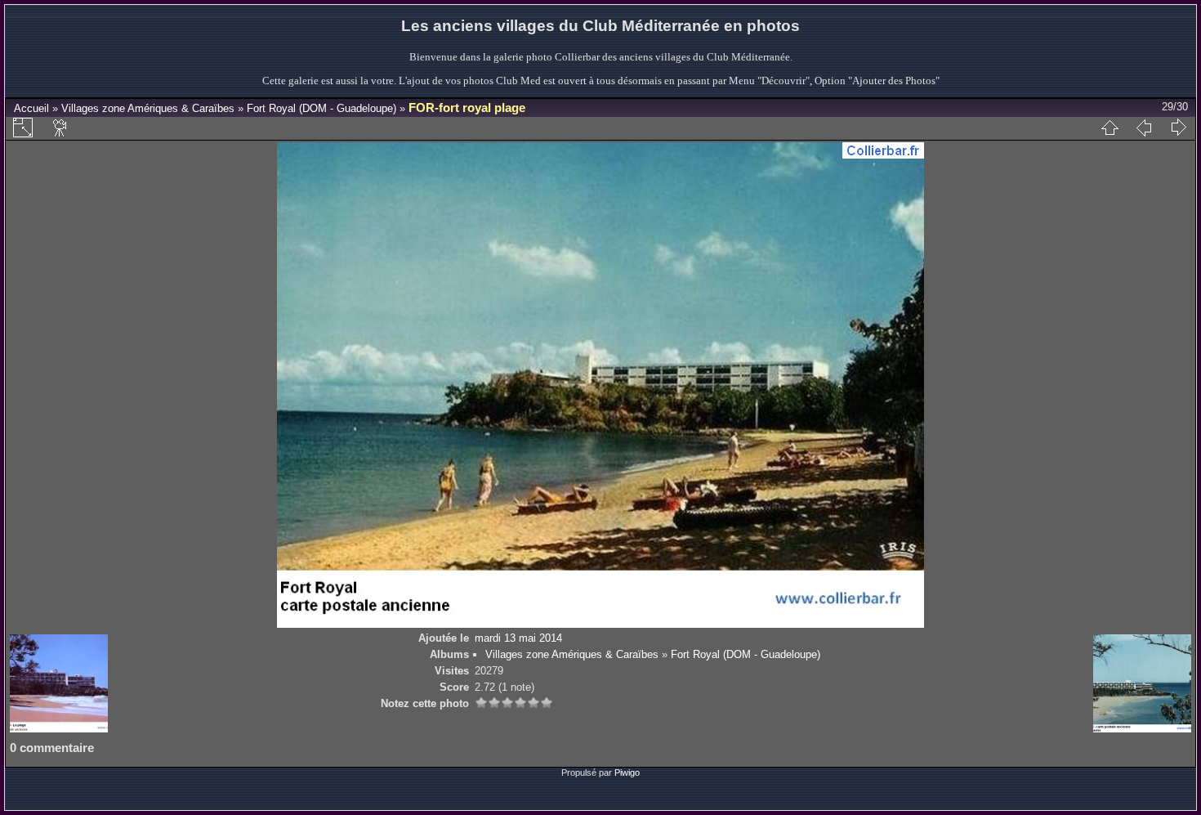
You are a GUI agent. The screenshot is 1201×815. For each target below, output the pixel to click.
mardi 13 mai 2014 (518, 638)
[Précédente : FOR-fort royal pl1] (1144, 127)
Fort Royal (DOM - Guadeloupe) (321, 108)
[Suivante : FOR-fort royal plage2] (1178, 127)
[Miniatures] (1109, 127)
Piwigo (627, 772)
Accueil (31, 108)
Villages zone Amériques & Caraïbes (147, 108)
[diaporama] (60, 127)
